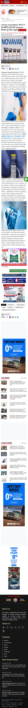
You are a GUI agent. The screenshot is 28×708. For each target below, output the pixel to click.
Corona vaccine (20, 304)
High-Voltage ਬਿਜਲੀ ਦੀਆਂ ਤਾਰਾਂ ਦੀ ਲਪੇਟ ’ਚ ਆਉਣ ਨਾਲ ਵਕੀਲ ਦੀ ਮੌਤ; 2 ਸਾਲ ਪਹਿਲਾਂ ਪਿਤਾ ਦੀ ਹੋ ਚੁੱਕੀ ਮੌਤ (18, 460)
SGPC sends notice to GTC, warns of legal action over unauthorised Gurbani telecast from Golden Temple (18, 390)
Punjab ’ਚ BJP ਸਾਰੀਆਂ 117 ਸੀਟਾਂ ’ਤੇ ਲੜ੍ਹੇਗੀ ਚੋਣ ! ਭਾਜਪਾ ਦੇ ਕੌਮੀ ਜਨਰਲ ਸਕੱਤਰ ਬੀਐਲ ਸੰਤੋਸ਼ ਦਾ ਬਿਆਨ (18, 466)
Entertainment (7, 642)
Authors (3, 704)
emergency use (19, 307)
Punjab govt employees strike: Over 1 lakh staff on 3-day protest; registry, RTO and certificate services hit (18, 417)
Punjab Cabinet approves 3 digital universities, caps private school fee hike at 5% (18, 404)
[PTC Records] (15, 600)
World (5, 654)
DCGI (4, 307)
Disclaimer (14, 704)
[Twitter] (8, 69)
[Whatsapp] (15, 69)
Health (5, 645)
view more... (24, 378)
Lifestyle (6, 647)
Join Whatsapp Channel (16, 270)
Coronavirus (11, 304)
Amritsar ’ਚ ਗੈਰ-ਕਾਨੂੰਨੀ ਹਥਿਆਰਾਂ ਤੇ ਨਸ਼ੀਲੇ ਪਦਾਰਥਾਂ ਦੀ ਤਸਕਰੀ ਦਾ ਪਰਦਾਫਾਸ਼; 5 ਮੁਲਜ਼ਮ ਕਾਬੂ (18, 479)
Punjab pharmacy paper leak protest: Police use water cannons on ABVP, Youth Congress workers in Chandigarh (18, 397)
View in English (22, 30)
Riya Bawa (21, 32)
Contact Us (8, 704)
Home (2, 18)
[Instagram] (13, 69)
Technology (7, 651)
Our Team (20, 704)
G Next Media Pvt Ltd (5, 701)
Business (6, 640)
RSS (16, 706)
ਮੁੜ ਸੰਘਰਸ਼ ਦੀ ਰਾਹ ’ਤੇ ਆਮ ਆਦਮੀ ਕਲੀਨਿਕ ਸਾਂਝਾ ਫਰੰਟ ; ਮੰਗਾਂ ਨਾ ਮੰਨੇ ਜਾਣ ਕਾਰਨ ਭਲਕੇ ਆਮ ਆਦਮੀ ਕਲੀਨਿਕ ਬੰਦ (17, 447)
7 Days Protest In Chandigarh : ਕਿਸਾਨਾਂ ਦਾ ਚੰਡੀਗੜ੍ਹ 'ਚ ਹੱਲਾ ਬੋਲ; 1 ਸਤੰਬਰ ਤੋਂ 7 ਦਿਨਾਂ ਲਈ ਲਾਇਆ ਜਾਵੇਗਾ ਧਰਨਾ (18, 473)
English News (5, 5)
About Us (7, 703)
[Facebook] (10, 69)
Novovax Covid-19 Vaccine (9, 309)
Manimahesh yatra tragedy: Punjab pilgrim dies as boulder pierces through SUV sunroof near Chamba (18, 410)
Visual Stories (20, 5)
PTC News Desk (10, 32)
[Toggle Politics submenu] (14, 5)
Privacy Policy (4, 706)
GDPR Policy (11, 706)
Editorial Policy (13, 703)
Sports (5, 656)
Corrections (20, 703)
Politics (12, 5)
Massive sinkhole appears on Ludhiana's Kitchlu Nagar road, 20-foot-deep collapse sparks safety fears (18, 383)
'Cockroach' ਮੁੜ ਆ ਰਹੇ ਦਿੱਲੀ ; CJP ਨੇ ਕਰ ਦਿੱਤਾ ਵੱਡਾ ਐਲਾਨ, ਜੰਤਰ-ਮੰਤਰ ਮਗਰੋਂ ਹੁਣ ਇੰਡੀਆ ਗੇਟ (18, 454)
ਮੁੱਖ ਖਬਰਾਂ (7, 18)
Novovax (10, 307)
